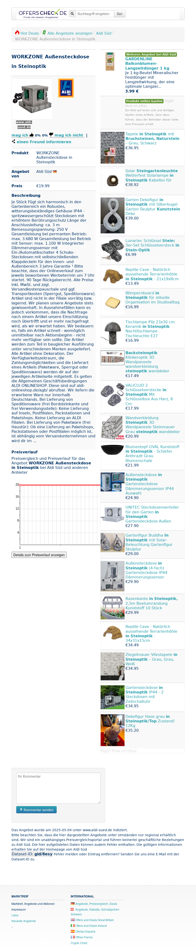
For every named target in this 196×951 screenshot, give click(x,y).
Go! (119, 13)
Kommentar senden (38, 809)
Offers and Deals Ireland (91, 926)
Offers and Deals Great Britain (94, 920)
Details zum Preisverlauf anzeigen (39, 554)
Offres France (84, 937)
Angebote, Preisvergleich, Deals (96, 904)
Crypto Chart (79, 943)
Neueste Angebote (23, 921)
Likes (14, 915)
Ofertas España (85, 931)
